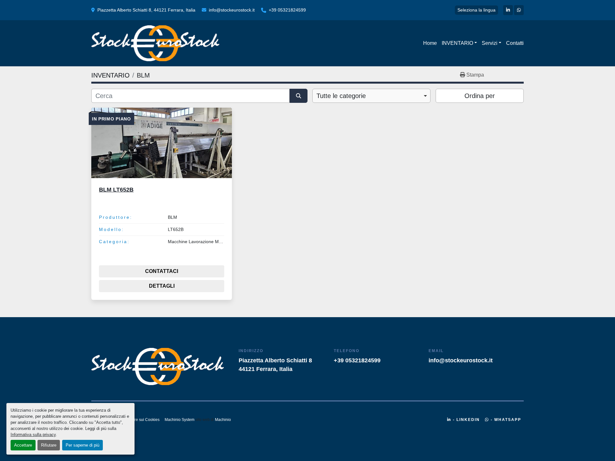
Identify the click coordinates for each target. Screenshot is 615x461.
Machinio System (179, 419)
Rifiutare (48, 445)
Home (430, 43)
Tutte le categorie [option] (341, 95)
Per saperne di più (82, 445)
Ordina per (479, 95)
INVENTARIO (457, 43)
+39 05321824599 (287, 9)
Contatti (515, 43)
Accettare (23, 445)
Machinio (223, 419)
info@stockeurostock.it (232, 9)
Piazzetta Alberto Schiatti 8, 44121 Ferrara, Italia (146, 9)
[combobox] (371, 96)
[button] (459, 43)
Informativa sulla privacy (33, 434)
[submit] (299, 96)
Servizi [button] (489, 43)
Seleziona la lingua (476, 9)
